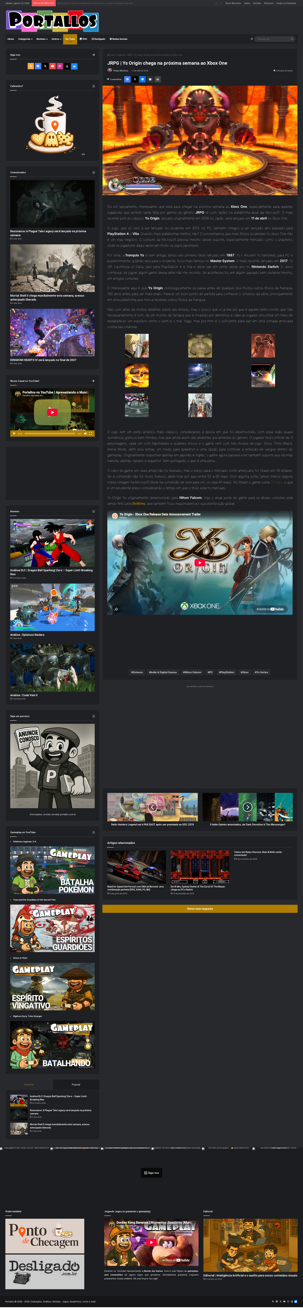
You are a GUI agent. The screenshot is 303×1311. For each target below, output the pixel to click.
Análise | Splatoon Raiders (27, 634)
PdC (84, 39)
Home (11, 39)
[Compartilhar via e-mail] (150, 79)
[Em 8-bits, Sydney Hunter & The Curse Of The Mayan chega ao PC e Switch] (200, 867)
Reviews (40, 39)
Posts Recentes (233, 3)
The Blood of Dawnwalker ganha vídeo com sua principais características (93, 3)
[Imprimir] (157, 79)
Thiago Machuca (120, 70)
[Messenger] (142, 79)
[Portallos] (52, 21)
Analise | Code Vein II (24, 695)
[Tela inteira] (90, 433)
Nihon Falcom (193, 672)
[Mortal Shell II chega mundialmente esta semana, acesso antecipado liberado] (52, 268)
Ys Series (262, 672)
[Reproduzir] (14, 433)
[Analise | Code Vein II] (52, 668)
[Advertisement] (201, 17)
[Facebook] (127, 79)
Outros (55, 39)
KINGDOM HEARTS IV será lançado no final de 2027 (43, 360)
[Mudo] (85, 433)
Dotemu (138, 672)
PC (211, 672)
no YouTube (120, 1271)
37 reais (276, 482)
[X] (135, 79)
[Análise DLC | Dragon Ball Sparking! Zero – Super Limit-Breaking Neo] (52, 543)
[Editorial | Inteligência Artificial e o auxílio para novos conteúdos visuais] (250, 1245)
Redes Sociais (119, 39)
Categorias (24, 39)
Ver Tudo (70, 39)
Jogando (121, 55)
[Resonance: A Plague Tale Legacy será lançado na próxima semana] (52, 204)
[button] (137, 349)
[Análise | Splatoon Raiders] (52, 607)
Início (112, 55)
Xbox (245, 672)
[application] (52, 413)
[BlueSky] (74, 66)
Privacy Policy (163, 1309)
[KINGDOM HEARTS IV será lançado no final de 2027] (52, 332)
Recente (29, 1084)
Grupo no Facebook (286, 3)
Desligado (99, 39)
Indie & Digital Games (164, 672)
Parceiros (268, 3)
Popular (76, 1084)
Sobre (247, 3)
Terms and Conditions (143, 1309)
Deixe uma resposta (200, 908)
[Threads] (67, 66)
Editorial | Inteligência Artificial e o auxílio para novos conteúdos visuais (250, 1275)
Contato (257, 3)
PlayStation (227, 672)
